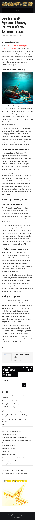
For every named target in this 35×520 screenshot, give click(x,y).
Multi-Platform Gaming (26, 369)
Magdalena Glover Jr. (16, 35)
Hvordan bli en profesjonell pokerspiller (13, 457)
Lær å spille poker (7, 464)
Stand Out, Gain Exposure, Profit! (11, 431)
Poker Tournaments (7, 425)
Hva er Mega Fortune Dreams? (11, 461)
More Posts (18, 360)
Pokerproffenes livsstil (8, 454)
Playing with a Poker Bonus (10, 434)
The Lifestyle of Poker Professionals (12, 470)
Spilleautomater (6, 451)
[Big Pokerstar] (17, 4)
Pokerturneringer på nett (9, 448)
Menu (17, 10)
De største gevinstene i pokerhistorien (13, 467)
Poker (6, 348)
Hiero (13, 517)
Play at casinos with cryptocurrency (12, 400)
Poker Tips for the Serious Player (11, 428)
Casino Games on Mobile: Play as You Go (14, 437)
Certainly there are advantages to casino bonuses (16, 404)
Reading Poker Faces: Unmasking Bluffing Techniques (9, 371)
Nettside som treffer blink (9, 445)
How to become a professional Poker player (15, 473)
